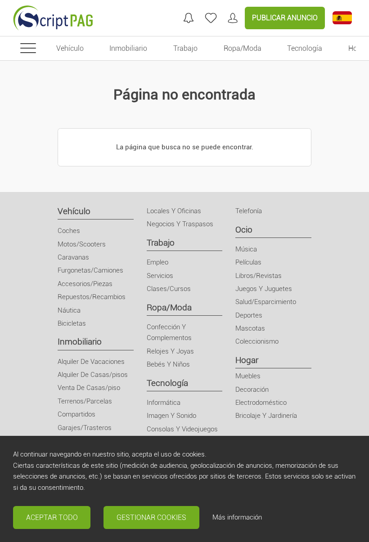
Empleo (157, 262)
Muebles (248, 376)
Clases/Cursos (169, 289)
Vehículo (74, 211)
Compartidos (76, 414)
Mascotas (250, 328)
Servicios (160, 276)
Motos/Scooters (82, 244)
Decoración (252, 389)
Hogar (246, 360)
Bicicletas (72, 323)
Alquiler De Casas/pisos (93, 375)
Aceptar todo (52, 517)
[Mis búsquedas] (189, 18)
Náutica (69, 310)
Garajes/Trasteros (85, 428)
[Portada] (53, 18)
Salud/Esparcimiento (265, 302)
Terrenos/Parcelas (85, 401)
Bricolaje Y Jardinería (266, 416)
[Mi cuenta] (232, 18)
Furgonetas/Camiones (90, 270)
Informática (163, 403)
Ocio (243, 229)
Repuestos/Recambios (92, 297)
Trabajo (161, 242)
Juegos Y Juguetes (263, 289)
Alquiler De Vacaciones (91, 362)
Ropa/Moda (169, 307)
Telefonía (248, 211)
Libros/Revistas (258, 276)
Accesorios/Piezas (85, 284)
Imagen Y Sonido (171, 416)
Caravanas (73, 257)
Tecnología (167, 383)
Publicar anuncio (285, 17)
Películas (248, 262)
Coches (69, 231)
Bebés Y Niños (168, 364)
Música (246, 249)
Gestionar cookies (151, 517)
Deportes (248, 315)
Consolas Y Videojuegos (182, 429)
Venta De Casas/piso (89, 388)
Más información (237, 517)
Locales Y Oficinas (174, 211)
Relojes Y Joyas (170, 351)
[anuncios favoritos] (210, 18)
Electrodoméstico (261, 403)
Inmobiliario (80, 341)
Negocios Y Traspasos (180, 224)
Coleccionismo (257, 341)
